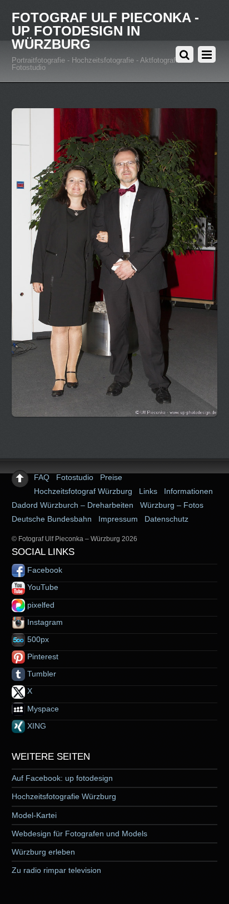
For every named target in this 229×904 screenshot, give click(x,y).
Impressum (118, 518)
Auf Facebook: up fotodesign (62, 778)
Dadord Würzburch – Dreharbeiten (72, 505)
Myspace (42, 708)
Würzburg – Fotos (171, 505)
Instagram (44, 622)
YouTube (41, 587)
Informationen (188, 491)
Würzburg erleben (43, 851)
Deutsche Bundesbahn (52, 518)
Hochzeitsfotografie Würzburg (64, 796)
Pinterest (41, 656)
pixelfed (39, 604)
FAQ (41, 477)
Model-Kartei (34, 815)
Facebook (43, 569)
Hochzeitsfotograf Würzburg (83, 491)
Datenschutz (166, 518)
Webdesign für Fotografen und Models (79, 833)
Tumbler (40, 673)
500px (37, 639)
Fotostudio (74, 477)
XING (35, 725)
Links (148, 491)
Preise (111, 477)
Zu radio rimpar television (56, 870)
